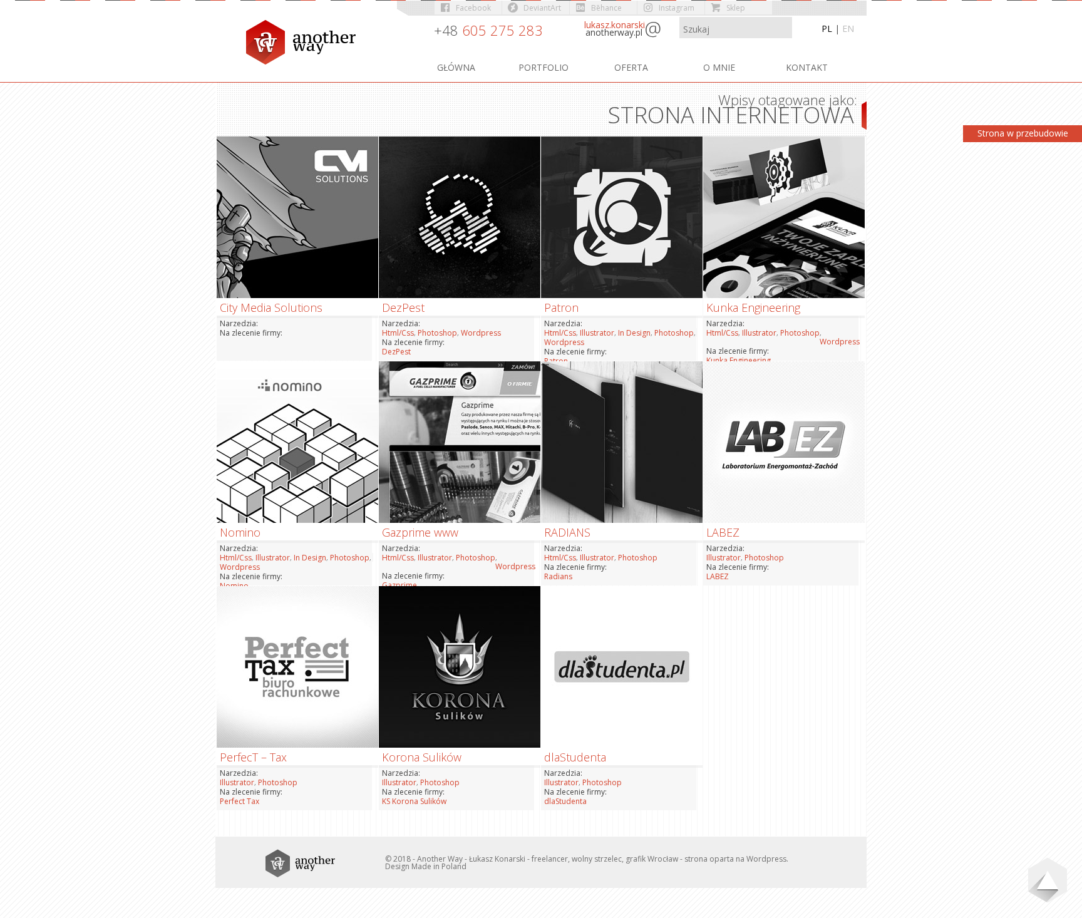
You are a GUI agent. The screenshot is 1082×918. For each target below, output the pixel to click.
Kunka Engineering (738, 360)
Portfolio (543, 67)
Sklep (735, 8)
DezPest (396, 351)
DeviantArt (542, 8)
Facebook (473, 8)
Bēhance (606, 8)
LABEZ (717, 576)
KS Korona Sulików (414, 801)
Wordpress (481, 333)
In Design (634, 333)
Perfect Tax (239, 801)
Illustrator (597, 333)
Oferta (631, 67)
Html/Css (398, 333)
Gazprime (399, 585)
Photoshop (437, 333)
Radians (558, 576)
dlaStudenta (565, 801)
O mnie (719, 67)
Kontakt (807, 67)
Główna (456, 67)
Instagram (676, 8)
